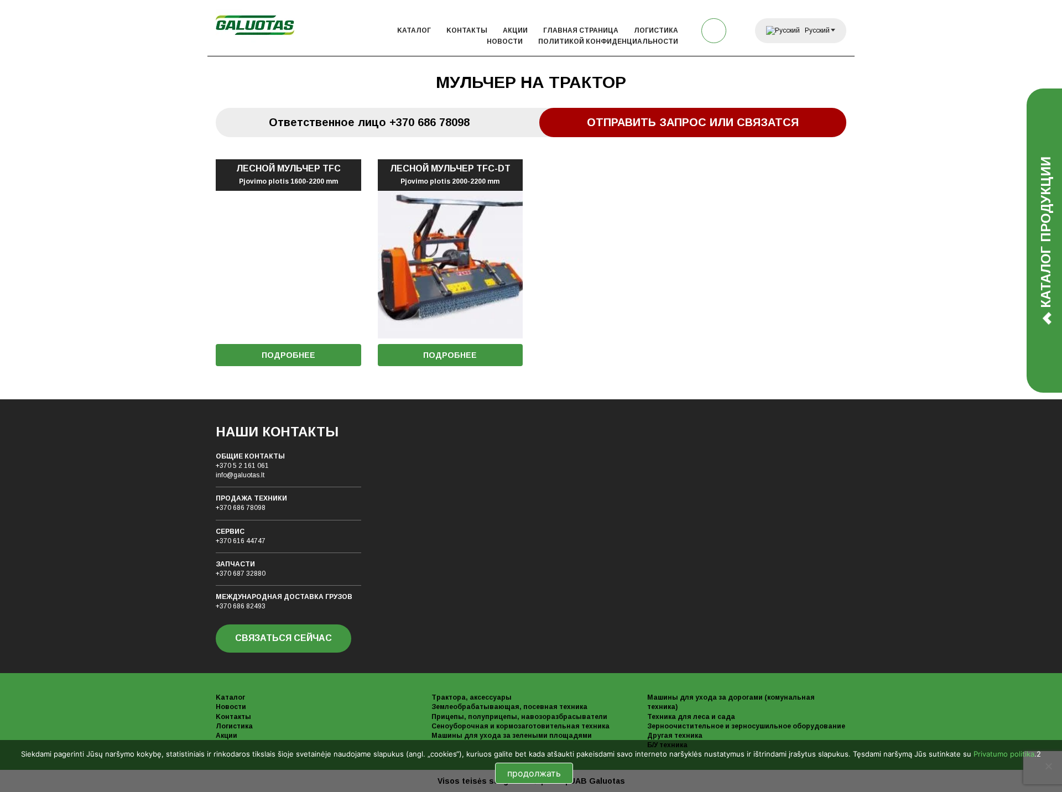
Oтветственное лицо (369, 122)
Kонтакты (466, 30)
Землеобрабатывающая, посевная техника (509, 707)
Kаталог (414, 30)
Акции (515, 30)
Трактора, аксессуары (471, 697)
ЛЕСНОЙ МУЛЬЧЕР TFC (288, 175)
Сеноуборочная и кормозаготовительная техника (520, 726)
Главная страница (580, 30)
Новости (505, 41)
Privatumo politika (1004, 753)
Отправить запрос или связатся (693, 122)
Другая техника (674, 735)
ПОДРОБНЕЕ (288, 355)
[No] (1048, 766)
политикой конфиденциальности (608, 41)
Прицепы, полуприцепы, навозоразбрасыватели (519, 717)
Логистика (656, 30)
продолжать (534, 773)
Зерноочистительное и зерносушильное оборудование (746, 726)
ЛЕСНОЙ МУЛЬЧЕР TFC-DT (450, 175)
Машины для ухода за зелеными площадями (511, 735)
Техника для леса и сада (691, 717)
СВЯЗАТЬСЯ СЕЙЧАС (283, 638)
